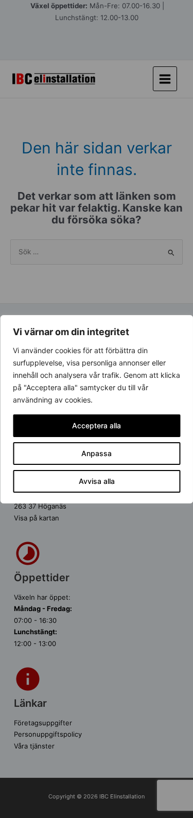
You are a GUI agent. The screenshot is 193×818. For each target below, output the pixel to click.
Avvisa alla (97, 481)
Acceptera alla (96, 425)
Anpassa (96, 453)
